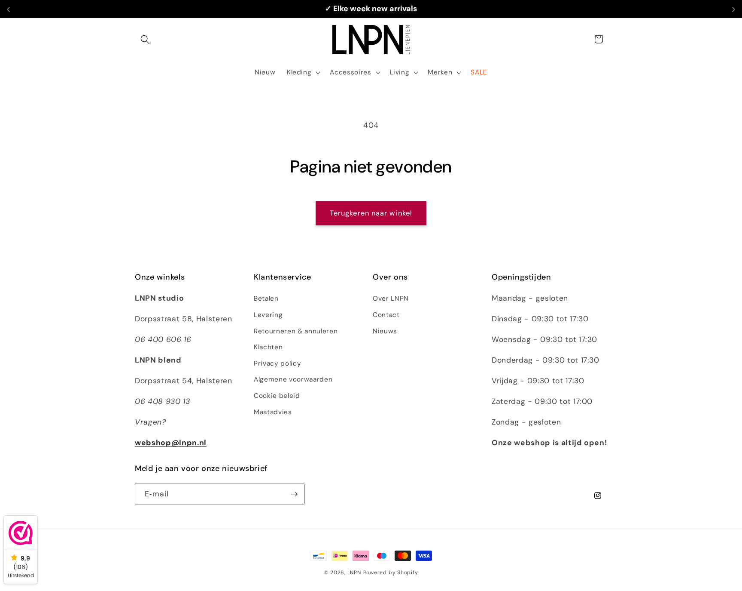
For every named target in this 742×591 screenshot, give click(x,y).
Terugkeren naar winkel (371, 213)
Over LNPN (391, 298)
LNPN (354, 572)
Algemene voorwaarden (293, 379)
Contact (386, 315)
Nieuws (385, 331)
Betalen (266, 298)
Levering (268, 315)
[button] (145, 39)
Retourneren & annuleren (296, 331)
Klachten (268, 347)
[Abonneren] (294, 494)
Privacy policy (277, 363)
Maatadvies (273, 412)
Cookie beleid (277, 395)
